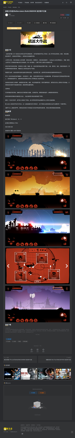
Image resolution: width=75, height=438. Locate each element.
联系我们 (33, 425)
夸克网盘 (15, 28)
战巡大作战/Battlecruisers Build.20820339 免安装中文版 (25, 11)
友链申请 (22, 425)
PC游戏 (9, 7)
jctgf (10, 14)
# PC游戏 (8, 341)
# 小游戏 (14, 341)
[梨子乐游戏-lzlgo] (8, 428)
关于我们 (39, 425)
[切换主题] (72, 432)
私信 (68, 15)
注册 (43, 392)
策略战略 (15, 7)
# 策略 (19, 341)
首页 (5, 7)
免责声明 (28, 425)
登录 (34, 392)
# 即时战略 (25, 341)
